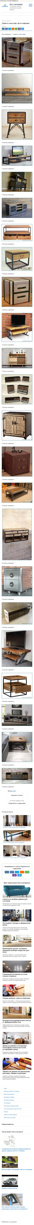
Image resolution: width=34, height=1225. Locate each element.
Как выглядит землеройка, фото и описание (17, 1169)
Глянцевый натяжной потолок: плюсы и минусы (15, 975)
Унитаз (6, 1112)
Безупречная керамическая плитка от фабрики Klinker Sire (17, 1021)
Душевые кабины (9, 1097)
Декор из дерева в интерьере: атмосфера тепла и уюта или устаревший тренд (15, 1047)
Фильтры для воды (10, 1117)
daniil (14, 791)
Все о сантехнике (16, 4)
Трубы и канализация (10, 1114)
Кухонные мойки (9, 1100)
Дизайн (4, 26)
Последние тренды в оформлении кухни (16, 924)
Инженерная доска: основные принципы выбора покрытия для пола (16, 950)
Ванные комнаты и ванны (11, 1091)
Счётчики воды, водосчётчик (13, 1109)
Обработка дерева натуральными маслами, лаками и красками (16, 1072)
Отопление (7, 1103)
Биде (5, 1088)
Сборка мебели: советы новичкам (16, 998)
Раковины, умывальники (11, 1106)
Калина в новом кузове (10, 1188)
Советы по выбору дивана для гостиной (15, 900)
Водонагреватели (9, 1094)
